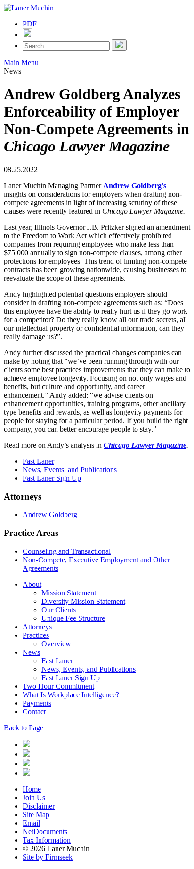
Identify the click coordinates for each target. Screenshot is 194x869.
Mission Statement (68, 593)
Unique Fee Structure (73, 618)
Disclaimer (39, 806)
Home (32, 789)
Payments (37, 703)
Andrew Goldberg (50, 514)
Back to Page (23, 728)
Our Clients (58, 610)
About (32, 584)
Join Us (34, 798)
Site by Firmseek (48, 857)
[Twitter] (26, 754)
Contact (34, 712)
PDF (30, 24)
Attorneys (37, 627)
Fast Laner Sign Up (52, 478)
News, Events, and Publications (70, 470)
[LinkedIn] (26, 745)
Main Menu (21, 62)
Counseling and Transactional (67, 551)
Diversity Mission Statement (83, 601)
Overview (56, 644)
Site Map (36, 815)
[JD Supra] (26, 764)
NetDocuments (45, 831)
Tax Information (47, 840)
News (31, 652)
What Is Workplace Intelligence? (71, 695)
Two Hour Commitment (58, 686)
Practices (36, 635)
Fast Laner (38, 461)
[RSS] (26, 773)
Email (31, 823)
